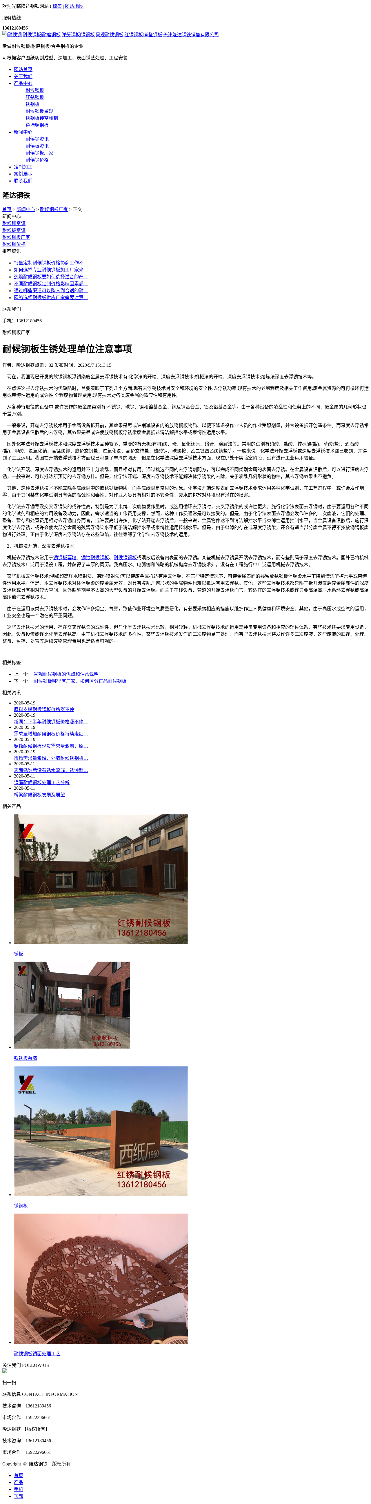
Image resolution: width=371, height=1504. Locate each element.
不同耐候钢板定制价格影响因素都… (51, 283)
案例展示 (23, 173)
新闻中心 (23, 132)
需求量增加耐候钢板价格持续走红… (51, 733)
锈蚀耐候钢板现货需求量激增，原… (51, 746)
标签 (57, 6)
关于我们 (23, 76)
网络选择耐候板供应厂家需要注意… (51, 297)
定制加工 (23, 166)
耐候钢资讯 (14, 223)
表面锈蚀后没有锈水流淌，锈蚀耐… (51, 770)
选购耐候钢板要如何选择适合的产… (51, 276)
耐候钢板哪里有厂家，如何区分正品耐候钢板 (80, 681)
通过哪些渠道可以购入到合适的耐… (51, 290)
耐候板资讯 (14, 230)
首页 (7, 209)
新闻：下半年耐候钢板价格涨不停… (51, 721)
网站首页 (23, 69)
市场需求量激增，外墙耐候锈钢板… (51, 758)
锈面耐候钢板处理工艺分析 (42, 782)
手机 (18, 1489)
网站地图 (74, 6)
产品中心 (23, 83)
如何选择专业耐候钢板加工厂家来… (51, 269)
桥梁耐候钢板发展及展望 (39, 794)
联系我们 (23, 180)
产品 (18, 1482)
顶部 (18, 1496)
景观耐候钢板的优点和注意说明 (66, 674)
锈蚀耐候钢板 (95, 557)
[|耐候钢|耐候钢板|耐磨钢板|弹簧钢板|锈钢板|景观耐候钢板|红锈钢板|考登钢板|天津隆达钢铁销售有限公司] (110, 34)
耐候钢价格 (14, 244)
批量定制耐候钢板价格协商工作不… (51, 262)
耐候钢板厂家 (54, 209)
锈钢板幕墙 (65, 557)
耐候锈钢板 (125, 557)
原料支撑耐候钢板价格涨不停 (44, 709)
